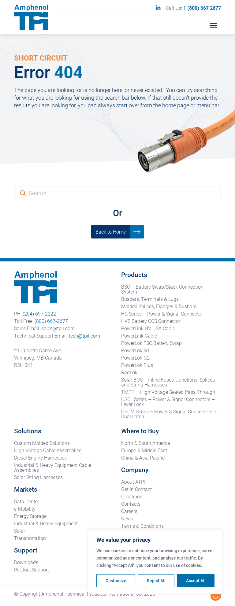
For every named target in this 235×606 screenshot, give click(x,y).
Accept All (196, 580)
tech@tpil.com (84, 335)
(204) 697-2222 (39, 313)
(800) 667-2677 (51, 321)
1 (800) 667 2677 (202, 8)
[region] (155, 562)
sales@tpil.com (58, 328)
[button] (213, 25)
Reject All (156, 580)
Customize (116, 580)
